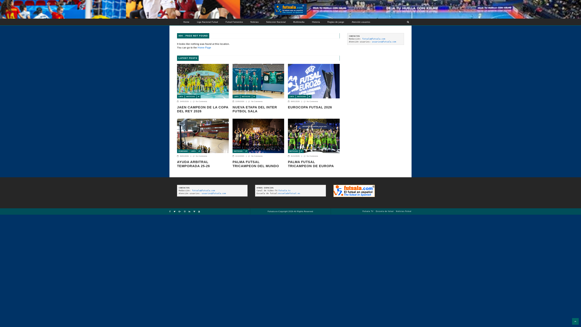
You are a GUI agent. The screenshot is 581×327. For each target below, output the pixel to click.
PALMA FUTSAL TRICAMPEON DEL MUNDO (256, 164)
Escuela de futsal (385, 211)
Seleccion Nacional (276, 22)
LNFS (181, 96)
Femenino (183, 151)
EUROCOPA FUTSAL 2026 (310, 107)
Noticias (254, 22)
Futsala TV (368, 211)
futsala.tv (284, 190)
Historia (316, 22)
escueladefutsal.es (289, 193)
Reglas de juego (335, 22)
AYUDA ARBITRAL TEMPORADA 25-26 (193, 164)
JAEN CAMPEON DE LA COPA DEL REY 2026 (202, 109)
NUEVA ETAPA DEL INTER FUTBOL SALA (255, 109)
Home (186, 22)
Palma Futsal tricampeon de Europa (311, 164)
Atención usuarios (361, 22)
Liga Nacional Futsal (207, 22)
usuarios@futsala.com (384, 42)
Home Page (204, 47)
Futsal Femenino (234, 22)
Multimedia (298, 22)
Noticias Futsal (404, 211)
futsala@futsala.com (373, 39)
